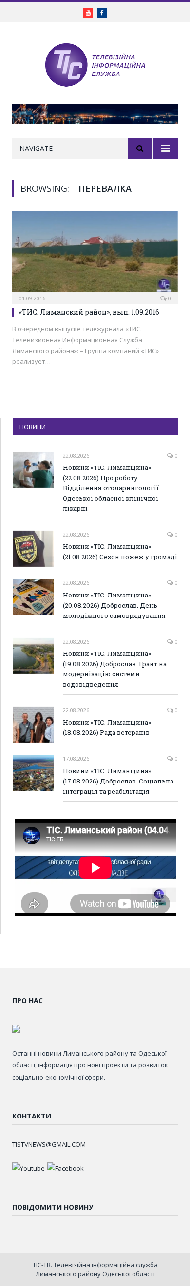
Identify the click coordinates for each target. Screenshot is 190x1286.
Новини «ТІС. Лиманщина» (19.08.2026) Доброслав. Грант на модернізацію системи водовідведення (115, 669)
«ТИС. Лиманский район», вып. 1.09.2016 (89, 312)
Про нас (27, 1000)
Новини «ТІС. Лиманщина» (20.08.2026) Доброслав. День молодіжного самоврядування (114, 605)
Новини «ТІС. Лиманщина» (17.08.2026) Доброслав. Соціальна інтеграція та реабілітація (118, 781)
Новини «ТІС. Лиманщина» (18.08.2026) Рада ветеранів (107, 727)
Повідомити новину (52, 1206)
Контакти (31, 1115)
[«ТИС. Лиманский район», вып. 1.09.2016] (95, 254)
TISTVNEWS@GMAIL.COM (49, 1144)
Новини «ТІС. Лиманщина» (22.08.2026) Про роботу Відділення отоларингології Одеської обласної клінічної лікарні (111, 488)
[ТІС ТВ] (95, 64)
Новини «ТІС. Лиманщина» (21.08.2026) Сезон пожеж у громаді (120, 551)
